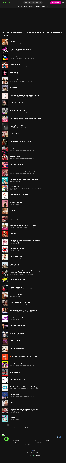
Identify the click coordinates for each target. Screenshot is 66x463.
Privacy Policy (26, 438)
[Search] (41, 2)
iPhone (47, 436)
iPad (46, 438)
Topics (48, 6)
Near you (38, 6)
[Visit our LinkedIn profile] (57, 437)
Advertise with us (16, 440)
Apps (36, 438)
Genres (43, 6)
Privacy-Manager (27, 444)
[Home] (2, 26)
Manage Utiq (26, 442)
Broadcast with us (16, 442)
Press (14, 438)
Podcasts (25, 6)
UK (34, 450)
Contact (36, 436)
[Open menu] (63, 2)
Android (47, 440)
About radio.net (16, 436)
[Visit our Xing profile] (60, 437)
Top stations (19, 6)
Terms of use (26, 436)
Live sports (31, 6)
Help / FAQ (37, 440)
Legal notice (26, 440)
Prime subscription (38, 442)
